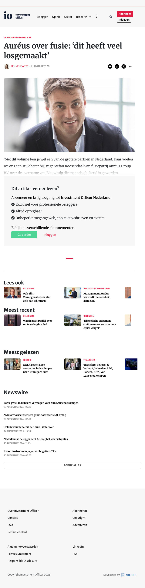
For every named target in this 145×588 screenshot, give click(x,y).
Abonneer (125, 14)
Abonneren (79, 510)
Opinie (56, 16)
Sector (68, 16)
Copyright (78, 517)
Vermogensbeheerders (17, 37)
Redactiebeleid (17, 532)
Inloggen (124, 20)
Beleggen (42, 16)
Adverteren (79, 525)
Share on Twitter (123, 66)
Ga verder (24, 235)
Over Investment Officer (23, 510)
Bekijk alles (72, 465)
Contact (13, 517)
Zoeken (110, 17)
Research (82, 16)
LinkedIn (78, 546)
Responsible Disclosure (22, 561)
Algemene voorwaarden (23, 546)
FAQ (10, 525)
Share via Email (110, 66)
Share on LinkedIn (117, 66)
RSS (74, 554)
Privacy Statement (19, 554)
